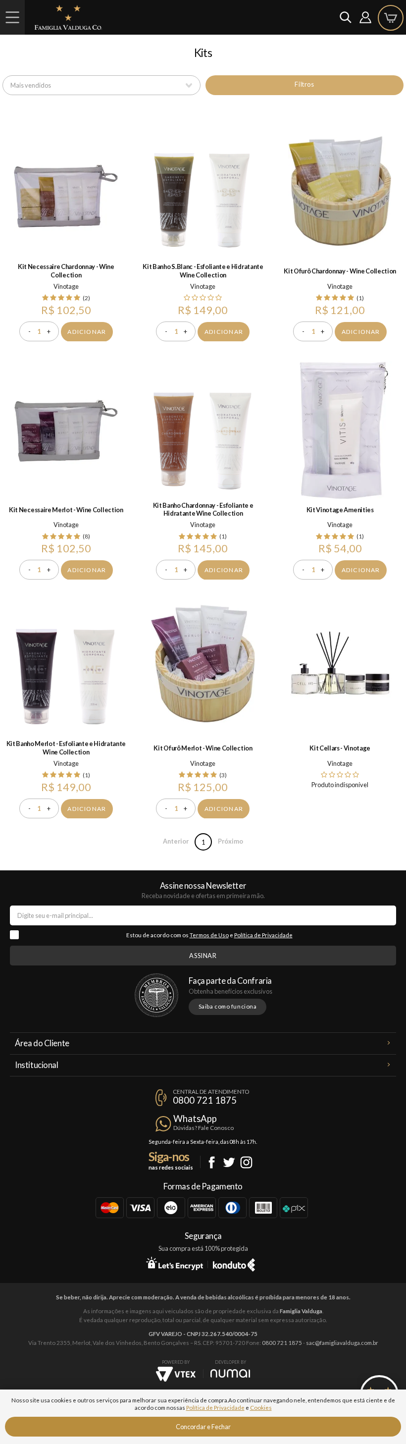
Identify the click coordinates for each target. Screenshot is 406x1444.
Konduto (234, 1263)
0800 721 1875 (205, 1100)
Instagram (246, 1162)
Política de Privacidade (263, 935)
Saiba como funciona (228, 1006)
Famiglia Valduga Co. (68, 17)
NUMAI (230, 1373)
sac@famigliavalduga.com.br (342, 1342)
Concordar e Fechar (203, 1427)
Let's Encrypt (174, 1263)
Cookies (261, 1407)
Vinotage (66, 286)
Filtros (304, 84)
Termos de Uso (209, 935)
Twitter (229, 1162)
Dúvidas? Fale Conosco (203, 1127)
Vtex (176, 1374)
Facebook (211, 1162)
